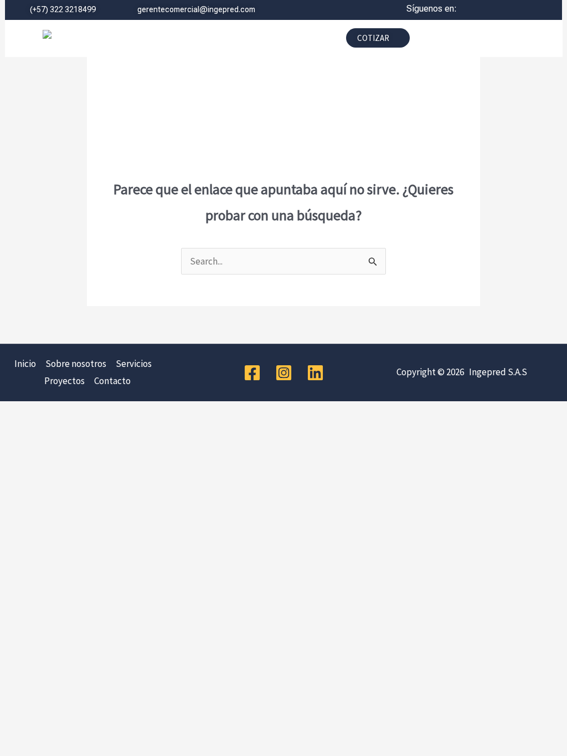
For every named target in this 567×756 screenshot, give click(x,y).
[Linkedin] (315, 373)
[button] (237, 40)
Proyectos (64, 381)
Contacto (112, 381)
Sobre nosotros (75, 364)
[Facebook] (252, 373)
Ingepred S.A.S (496, 372)
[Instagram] (284, 373)
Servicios (134, 364)
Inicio (25, 364)
